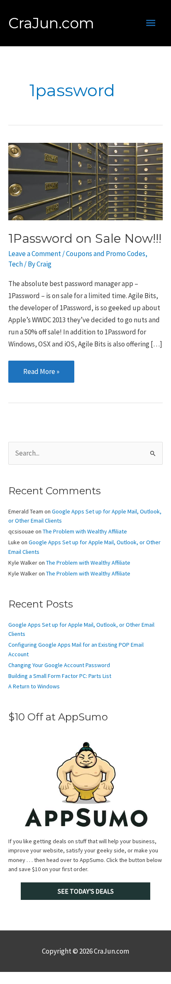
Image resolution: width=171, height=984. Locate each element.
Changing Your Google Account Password (59, 665)
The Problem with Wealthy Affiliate (85, 531)
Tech (15, 264)
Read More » (41, 374)
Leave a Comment (34, 253)
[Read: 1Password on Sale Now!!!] (85, 180)
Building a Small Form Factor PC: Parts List (59, 676)
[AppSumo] (85, 784)
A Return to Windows (34, 686)
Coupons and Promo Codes (105, 253)
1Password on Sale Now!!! (84, 238)
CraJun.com (51, 23)
